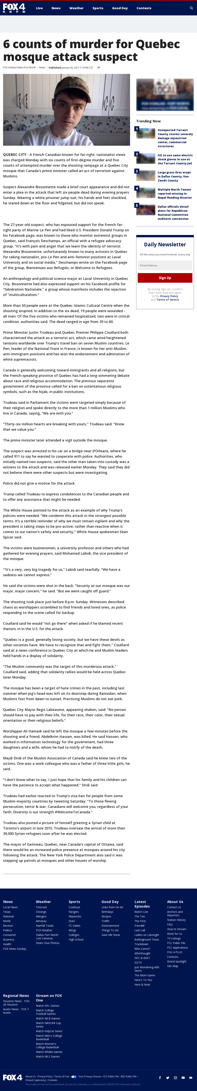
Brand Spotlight (176, 961)
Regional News (16, 995)
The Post (140, 921)
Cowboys (74, 907)
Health (7, 944)
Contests (172, 957)
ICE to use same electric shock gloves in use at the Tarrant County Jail (175, 159)
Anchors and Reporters (175, 913)
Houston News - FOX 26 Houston (16, 1002)
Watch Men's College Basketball (49, 1037)
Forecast (41, 907)
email (191, 1078)
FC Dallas (74, 925)
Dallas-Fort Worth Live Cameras (47, 936)
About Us (175, 901)
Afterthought (142, 953)
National (8, 916)
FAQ (170, 924)
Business (8, 939)
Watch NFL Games (47, 1005)
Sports (74, 901)
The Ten (139, 916)
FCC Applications (177, 947)
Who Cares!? (142, 949)
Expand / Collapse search (191, 8)
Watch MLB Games (48, 1018)
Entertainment (110, 925)
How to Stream (176, 929)
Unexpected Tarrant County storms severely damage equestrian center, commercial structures (175, 138)
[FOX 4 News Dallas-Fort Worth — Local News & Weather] (15, 8)
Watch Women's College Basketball (47, 1045)
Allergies (41, 916)
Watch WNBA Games (49, 1052)
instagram (175, 1078)
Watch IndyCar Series (49, 1031)
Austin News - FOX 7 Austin (16, 1010)
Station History (176, 920)
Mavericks (75, 916)
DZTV (138, 962)
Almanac (41, 921)
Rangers (74, 912)
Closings (41, 912)
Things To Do (110, 930)
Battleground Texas (146, 939)
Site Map (172, 966)
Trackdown (141, 944)
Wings (72, 930)
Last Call (139, 930)
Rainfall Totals (45, 925)
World (6, 921)
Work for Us (174, 934)
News (42, 67)
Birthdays (107, 912)
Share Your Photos (47, 943)
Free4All (139, 925)
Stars (72, 921)
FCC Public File (176, 943)
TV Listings (174, 938)
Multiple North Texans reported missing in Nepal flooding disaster (175, 193)
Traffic (106, 921)
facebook (160, 1078)
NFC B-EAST (142, 958)
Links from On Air (112, 907)
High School (76, 939)
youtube (183, 1078)
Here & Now (142, 984)
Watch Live (141, 912)
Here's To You (143, 980)
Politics (7, 930)
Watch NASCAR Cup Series (48, 1024)
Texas (7, 912)
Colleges (74, 935)
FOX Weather (44, 930)
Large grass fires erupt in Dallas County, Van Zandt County (174, 176)
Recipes (106, 916)
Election (8, 925)
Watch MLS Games (48, 1056)
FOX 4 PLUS (174, 952)
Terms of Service (167, 299)
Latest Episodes (142, 904)
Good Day (110, 901)
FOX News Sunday (14, 949)
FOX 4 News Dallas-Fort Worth (19, 67)
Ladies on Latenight (146, 935)
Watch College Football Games (46, 1012)
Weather (43, 901)
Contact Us (174, 907)
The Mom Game (144, 975)
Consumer (9, 935)
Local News (10, 907)
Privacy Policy (169, 296)
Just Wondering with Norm (146, 968)
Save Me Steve (111, 935)
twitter (168, 1078)
